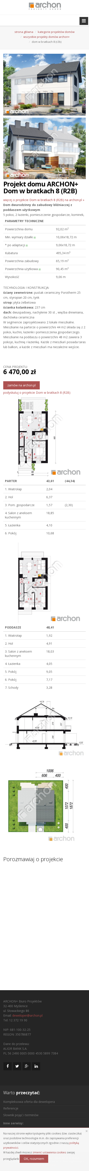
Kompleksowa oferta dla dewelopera (29, 1102)
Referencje (10, 1108)
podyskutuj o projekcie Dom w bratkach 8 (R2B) (36, 392)
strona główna (23, 32)
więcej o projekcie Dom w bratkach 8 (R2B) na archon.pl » (43, 200)
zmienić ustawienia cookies (49, 1152)
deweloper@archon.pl (27, 1015)
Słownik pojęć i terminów (20, 1115)
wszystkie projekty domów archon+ (46, 37)
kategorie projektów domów (56, 32)
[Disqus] (44, 922)
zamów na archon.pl (21, 385)
